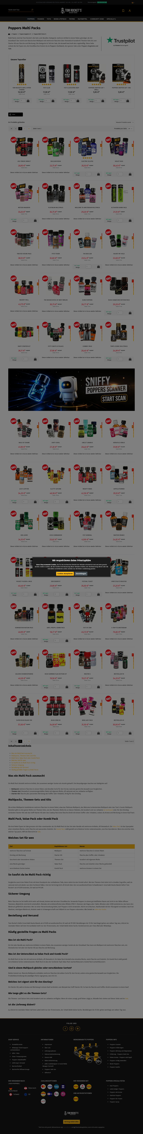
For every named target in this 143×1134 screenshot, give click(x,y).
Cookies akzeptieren (65, 574)
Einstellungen (81, 574)
